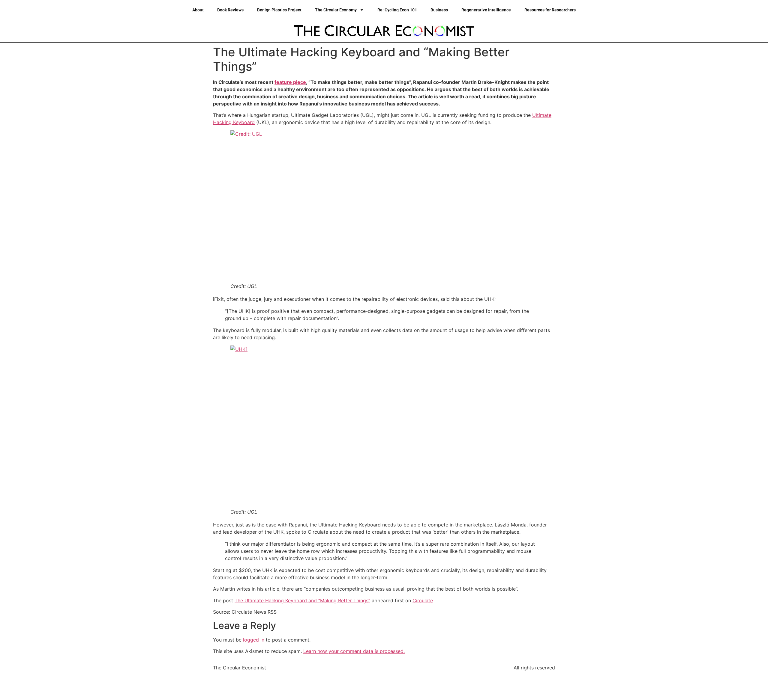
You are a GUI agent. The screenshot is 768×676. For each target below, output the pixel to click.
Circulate (422, 600)
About (198, 9)
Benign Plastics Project (279, 9)
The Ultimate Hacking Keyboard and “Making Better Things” (302, 600)
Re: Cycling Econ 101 (397, 9)
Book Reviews (230, 9)
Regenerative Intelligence (486, 9)
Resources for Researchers (550, 9)
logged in (253, 640)
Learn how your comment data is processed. (354, 651)
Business (439, 9)
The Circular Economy (336, 9)
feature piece (290, 82)
